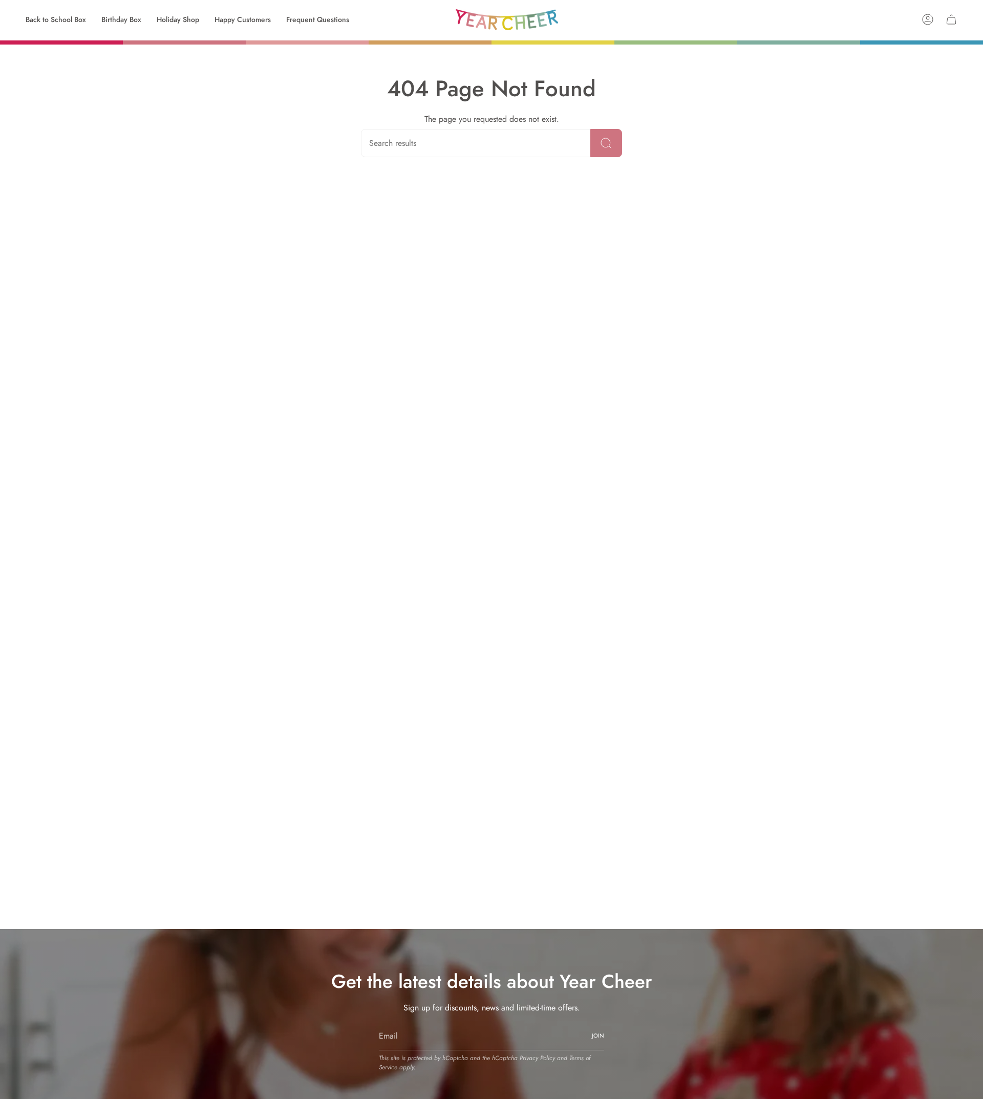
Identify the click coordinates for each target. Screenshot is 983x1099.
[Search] (606, 143)
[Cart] (951, 19)
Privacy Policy (537, 1058)
